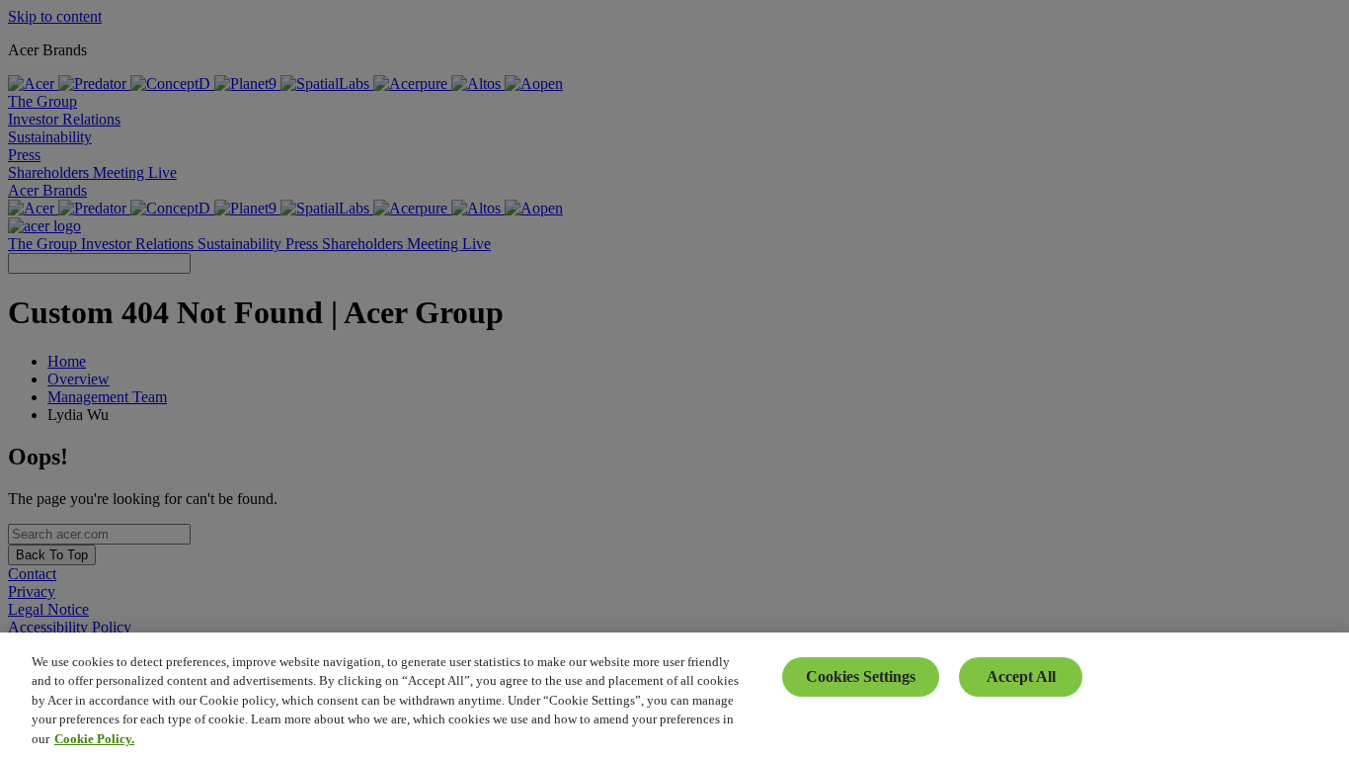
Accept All (1021, 676)
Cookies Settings (860, 676)
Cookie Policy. (94, 738)
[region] (674, 695)
